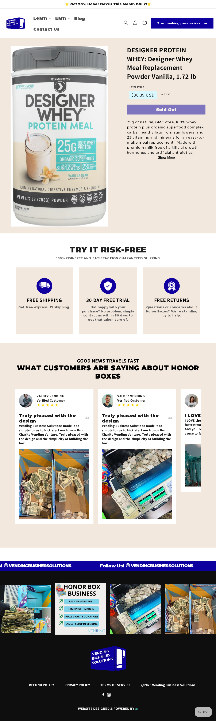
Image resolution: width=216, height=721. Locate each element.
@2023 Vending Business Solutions (168, 685)
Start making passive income (182, 23)
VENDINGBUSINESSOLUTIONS (148, 565)
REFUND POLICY (41, 685)
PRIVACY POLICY (77, 685)
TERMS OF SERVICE (115, 685)
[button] (42, 18)
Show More (166, 157)
